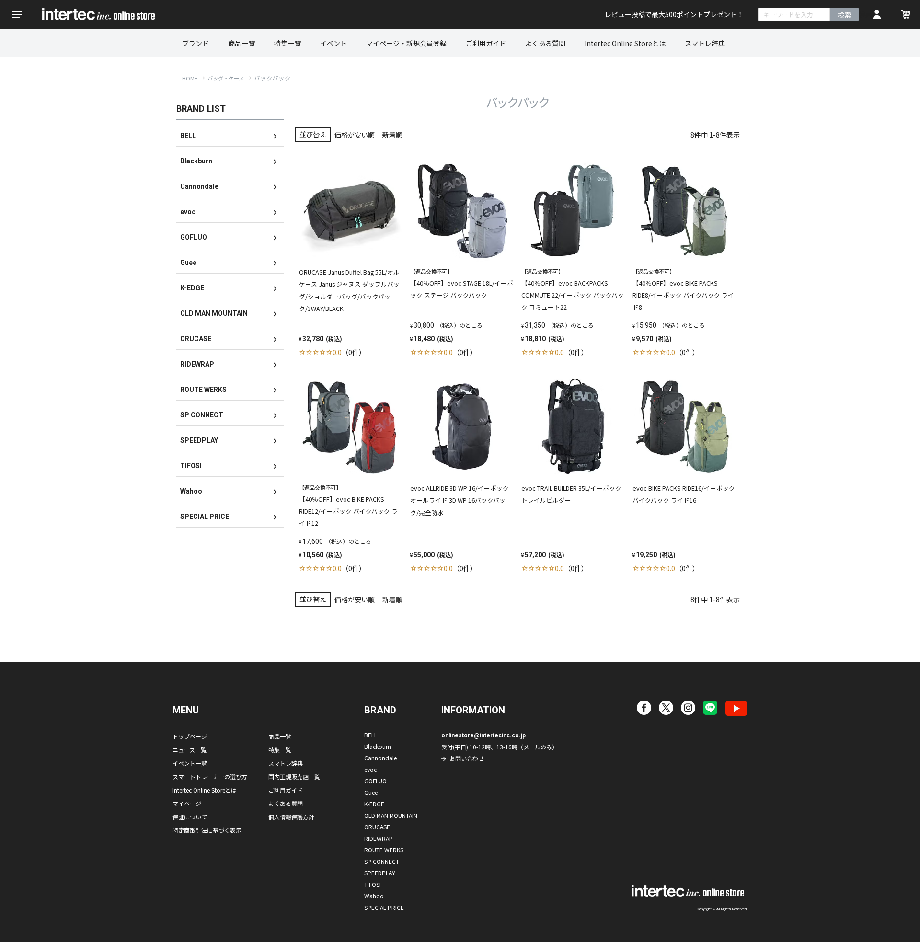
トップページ (189, 736)
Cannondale (199, 186)
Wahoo (191, 491)
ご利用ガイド (486, 43)
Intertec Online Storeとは (625, 43)
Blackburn (196, 161)
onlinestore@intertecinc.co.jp (483, 735)
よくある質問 (545, 43)
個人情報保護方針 (291, 817)
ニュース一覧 (189, 750)
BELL (188, 135)
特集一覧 (287, 43)
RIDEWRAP (197, 364)
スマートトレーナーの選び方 (209, 776)
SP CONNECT (201, 415)
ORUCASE (195, 339)
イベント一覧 (189, 763)
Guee (188, 262)
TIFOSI (191, 466)
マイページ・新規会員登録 (406, 43)
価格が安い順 (354, 134)
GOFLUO (193, 237)
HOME (189, 78)
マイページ (186, 803)
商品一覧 (241, 43)
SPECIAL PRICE (204, 516)
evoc (188, 212)
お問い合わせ (466, 758)
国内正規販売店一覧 (294, 776)
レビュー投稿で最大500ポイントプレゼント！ (674, 14)
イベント (333, 43)
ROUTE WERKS (203, 389)
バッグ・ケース (225, 78)
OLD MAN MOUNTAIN (214, 313)
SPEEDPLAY (199, 440)
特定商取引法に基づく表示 (207, 830)
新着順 (392, 134)
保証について (189, 817)
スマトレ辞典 (705, 43)
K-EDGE (192, 288)
